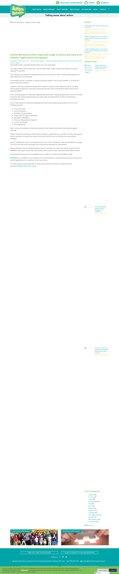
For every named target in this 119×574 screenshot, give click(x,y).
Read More (24, 570)
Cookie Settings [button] (102, 570)
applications (61, 61)
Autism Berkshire (71, 61)
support (17, 63)
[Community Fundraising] (34, 537)
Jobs (89, 506)
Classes (91, 495)
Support (42, 61)
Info (33, 61)
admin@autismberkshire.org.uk (25, 166)
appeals (54, 61)
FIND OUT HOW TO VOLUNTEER (39, 553)
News (95, 9)
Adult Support (62, 9)
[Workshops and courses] (85, 537)
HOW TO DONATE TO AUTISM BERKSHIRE (79, 553)
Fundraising (92, 501)
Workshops (92, 519)
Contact (103, 9)
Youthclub (91, 522)
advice (50, 61)
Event (90, 499)
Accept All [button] (113, 570)
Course (90, 497)
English (98, 573)
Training (91, 513)
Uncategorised (93, 515)
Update (90, 517)
